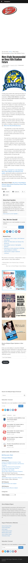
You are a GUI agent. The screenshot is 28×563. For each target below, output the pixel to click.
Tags (14, 415)
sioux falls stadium (14, 259)
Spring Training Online (6, 526)
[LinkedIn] (13, 231)
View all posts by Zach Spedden (11, 213)
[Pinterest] (19, 231)
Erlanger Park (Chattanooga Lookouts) (10, 468)
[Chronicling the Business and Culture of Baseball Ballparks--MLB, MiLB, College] (9, 14)
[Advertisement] (14, 31)
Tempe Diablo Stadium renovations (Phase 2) (12, 477)
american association (8, 257)
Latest (4, 415)
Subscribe (5, 362)
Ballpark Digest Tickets (6, 532)
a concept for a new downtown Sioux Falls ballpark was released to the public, (12, 171)
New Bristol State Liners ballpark (9, 483)
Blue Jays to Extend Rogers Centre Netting (16, 266)
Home (10, 51)
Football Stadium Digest (7, 530)
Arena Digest (4, 529)
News (7, 66)
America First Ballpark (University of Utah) (11, 462)
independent (18, 257)
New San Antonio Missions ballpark (10, 488)
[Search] (24, 395)
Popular (9, 415)
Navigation (7, 1)
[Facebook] (10, 231)
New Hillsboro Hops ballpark (8, 470)
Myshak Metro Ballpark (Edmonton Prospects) (12, 471)
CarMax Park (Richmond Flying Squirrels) (11, 466)
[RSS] (4, 231)
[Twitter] (7, 231)
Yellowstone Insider (6, 535)
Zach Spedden (6, 65)
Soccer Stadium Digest (6, 534)
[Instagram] (16, 231)
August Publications (6, 527)
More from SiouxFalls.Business (12, 125)
